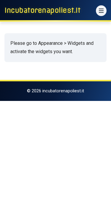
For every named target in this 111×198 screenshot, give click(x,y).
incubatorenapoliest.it (42, 10)
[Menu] (101, 10)
